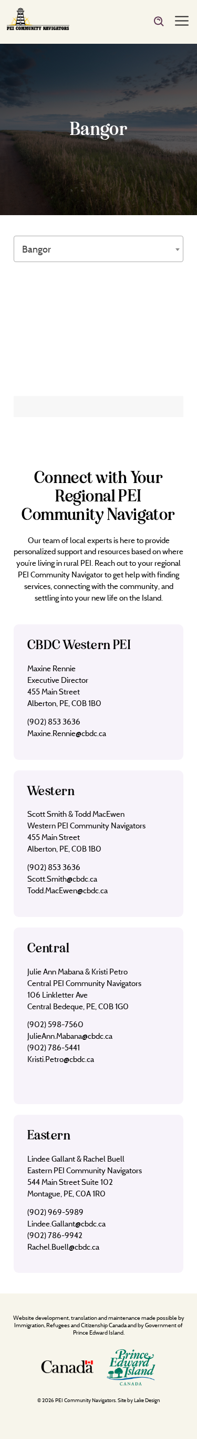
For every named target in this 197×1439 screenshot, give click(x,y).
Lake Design (147, 1400)
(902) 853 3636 (53, 722)
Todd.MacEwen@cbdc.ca (67, 890)
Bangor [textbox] (36, 249)
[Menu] (181, 22)
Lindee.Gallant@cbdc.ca (66, 1224)
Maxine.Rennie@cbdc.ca (66, 733)
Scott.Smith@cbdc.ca (62, 879)
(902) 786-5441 (53, 1047)
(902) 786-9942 (54, 1235)
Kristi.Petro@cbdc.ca (60, 1059)
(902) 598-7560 (55, 1024)
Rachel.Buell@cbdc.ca (63, 1247)
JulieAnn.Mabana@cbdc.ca (69, 1036)
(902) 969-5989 (55, 1212)
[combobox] (98, 249)
